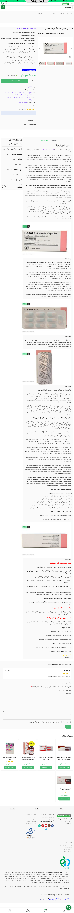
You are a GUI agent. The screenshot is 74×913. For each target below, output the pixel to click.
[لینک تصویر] (30, 834)
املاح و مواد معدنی (27, 93)
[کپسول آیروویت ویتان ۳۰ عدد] (9, 748)
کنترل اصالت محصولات (31, 823)
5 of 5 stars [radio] (58, 690)
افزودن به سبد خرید (14, 81)
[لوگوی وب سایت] (65, 4)
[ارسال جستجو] (3, 7)
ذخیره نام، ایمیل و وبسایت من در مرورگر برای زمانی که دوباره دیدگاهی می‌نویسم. (48, 722)
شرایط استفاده (68, 847)
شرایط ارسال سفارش (31, 821)
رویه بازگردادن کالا (68, 852)
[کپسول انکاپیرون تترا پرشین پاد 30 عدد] (46, 748)
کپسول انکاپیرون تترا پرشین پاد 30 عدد (46, 758)
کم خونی (14, 98)
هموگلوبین (9, 98)
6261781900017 (23, 103)
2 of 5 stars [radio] (62, 690)
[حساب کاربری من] (6, 3)
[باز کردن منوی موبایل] (72, 3)
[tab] (54, 140)
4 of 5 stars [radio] (59, 690)
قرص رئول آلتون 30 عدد (64, 789)
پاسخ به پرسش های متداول (66, 845)
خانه (71, 14)
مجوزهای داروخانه (32, 817)
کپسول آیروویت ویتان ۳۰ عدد (9, 758)
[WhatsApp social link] (27, 124)
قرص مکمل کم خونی (42, 14)
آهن (29, 98)
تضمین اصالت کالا (32, 819)
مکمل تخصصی (54, 14)
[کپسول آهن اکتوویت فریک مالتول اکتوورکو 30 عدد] (64, 748)
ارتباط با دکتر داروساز (31, 814)
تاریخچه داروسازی (68, 849)
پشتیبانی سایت (65, 899)
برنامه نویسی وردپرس (54, 899)
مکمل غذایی (23, 95)
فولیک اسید (20, 98)
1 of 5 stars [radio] (63, 690)
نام (70, 714)
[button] (71, 49)
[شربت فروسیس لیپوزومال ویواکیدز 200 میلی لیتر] (27, 748)
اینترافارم (30, 87)
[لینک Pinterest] (42, 825)
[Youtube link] (46, 825)
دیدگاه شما (68, 693)
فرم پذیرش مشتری (68, 842)
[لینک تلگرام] (25, 124)
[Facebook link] (52, 825)
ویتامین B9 (32, 100)
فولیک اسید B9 (46, 150)
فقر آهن (26, 98)
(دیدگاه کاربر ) (22, 109)
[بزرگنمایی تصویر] (70, 57)
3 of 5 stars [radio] (61, 690)
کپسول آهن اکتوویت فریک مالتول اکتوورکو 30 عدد (64, 758)
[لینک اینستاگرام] (49, 825)
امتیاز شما (68, 690)
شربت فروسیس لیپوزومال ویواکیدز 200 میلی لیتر (28, 758)
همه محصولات (64, 14)
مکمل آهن (6, 93)
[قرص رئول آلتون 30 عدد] (64, 779)
